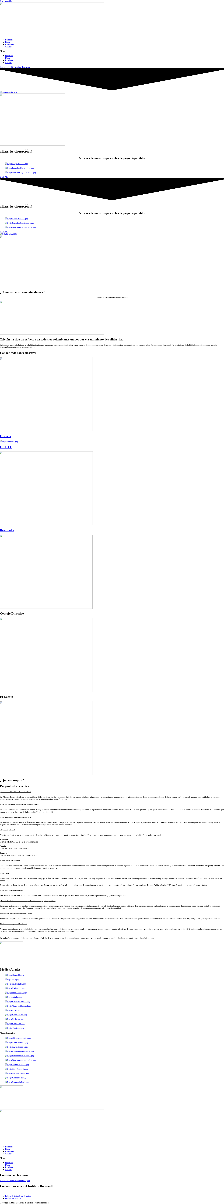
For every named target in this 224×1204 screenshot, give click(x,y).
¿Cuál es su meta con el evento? (10, 860)
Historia (5, 436)
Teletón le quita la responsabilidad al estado (13, 924)
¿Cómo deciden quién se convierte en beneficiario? (16, 817)
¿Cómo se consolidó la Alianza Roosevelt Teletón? (15, 792)
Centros (8, 47)
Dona (7, 42)
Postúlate (9, 40)
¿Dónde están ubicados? (7, 830)
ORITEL (6, 447)
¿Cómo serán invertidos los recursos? (11, 890)
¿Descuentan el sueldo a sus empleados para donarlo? (16, 913)
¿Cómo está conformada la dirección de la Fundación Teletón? (19, 804)
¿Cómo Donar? (5, 873)
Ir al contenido (6, 1)
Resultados (9, 44)
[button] (112, 51)
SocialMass (54, 1203)
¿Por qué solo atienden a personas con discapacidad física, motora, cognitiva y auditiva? (27, 901)
